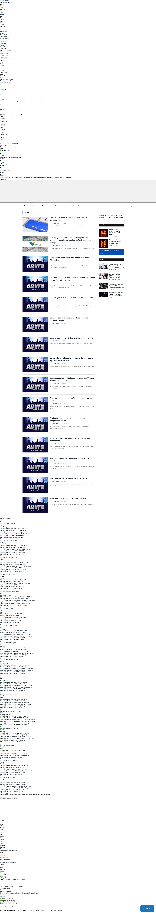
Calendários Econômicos (6, 79)
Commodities (3, 72)
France (2, 132)
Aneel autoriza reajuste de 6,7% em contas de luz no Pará (71, 399)
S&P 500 (10, 150)
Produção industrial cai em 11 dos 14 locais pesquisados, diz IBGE (67, 419)
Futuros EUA (3, 67)
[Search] (130, 206)
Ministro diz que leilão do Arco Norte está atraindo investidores (70, 439)
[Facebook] (19, 893)
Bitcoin (9, 164)
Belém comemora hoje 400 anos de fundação (68, 498)
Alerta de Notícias (4, 38)
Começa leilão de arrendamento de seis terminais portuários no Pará (69, 319)
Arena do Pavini (56, 423)
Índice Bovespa (16, 143)
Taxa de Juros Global (5, 81)
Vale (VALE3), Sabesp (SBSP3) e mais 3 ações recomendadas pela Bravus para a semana (115, 277)
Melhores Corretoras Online (7, 859)
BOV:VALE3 (79, 248)
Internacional (35, 206)
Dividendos (3, 28)
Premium (14, 115)
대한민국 (3, 141)
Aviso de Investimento (5, 891)
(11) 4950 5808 (4, 118)
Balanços (2, 26)
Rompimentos (3, 57)
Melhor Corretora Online (6, 58)
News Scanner (3, 36)
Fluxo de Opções (4, 55)
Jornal (1, 867)
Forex (1, 62)
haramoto (111, 236)
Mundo (2, 12)
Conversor (2, 872)
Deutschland (4, 134)
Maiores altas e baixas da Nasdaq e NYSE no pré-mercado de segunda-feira (116, 286)
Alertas (2, 45)
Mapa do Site (3, 854)
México (2, 137)
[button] (7, 900)
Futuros (2, 65)
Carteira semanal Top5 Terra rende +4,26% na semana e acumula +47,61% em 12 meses (116, 267)
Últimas (26, 206)
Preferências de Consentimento (8, 862)
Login (15, 798)
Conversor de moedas (5, 50)
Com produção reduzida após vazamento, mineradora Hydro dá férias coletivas (71, 359)
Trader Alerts (3, 48)
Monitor (2, 4)
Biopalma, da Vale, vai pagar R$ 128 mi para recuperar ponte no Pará (71, 299)
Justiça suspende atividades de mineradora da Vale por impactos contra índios (72, 379)
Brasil (2, 127)
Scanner (2, 14)
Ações (57, 206)
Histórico (2, 29)
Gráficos (2, 23)
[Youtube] (31, 893)
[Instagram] (3, 893)
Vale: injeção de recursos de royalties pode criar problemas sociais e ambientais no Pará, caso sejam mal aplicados (71, 240)
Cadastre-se (3, 179)
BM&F (1, 69)
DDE (1, 52)
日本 (2, 139)
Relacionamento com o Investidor (8, 850)
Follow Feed (3, 43)
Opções (2, 24)
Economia (66, 206)
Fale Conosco (3, 121)
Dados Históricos (4, 53)
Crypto (1, 64)
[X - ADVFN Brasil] (11, 893)
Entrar (1, 115)
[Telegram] (25, 893)
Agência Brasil (56, 323)
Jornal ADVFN (3, 35)
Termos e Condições (38, 883)
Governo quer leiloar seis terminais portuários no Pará (71, 338)
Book (1, 6)
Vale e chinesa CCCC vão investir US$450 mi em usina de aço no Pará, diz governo (72, 279)
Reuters (54, 263)
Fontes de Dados (4, 861)
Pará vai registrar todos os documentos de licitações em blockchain (71, 219)
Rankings (2, 9)
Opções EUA (3, 70)
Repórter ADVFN (56, 245)
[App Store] (3, 876)
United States (4, 124)
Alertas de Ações (4, 47)
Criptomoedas (46, 206)
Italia (2, 136)
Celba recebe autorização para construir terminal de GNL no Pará (70, 259)
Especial (76, 206)
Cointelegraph (56, 223)
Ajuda (1, 852)
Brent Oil (10, 170)
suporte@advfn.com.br (6, 120)
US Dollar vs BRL (16, 157)
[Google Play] (3, 878)
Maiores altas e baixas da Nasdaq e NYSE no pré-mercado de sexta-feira (116, 294)
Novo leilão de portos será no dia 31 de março (68, 478)
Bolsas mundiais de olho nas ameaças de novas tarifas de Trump (116, 241)
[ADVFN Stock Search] (0, 2)
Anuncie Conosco (4, 857)
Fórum (1, 7)
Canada (3, 131)
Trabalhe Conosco (4, 849)
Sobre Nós (2, 847)
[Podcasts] (37, 893)
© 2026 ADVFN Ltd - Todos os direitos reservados (12, 886)
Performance (3, 31)
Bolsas (1, 74)
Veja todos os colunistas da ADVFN (110, 252)
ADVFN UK (3, 125)
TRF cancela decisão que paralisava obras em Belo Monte (70, 459)
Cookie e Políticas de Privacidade (8, 890)
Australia (3, 129)
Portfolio (2, 11)
